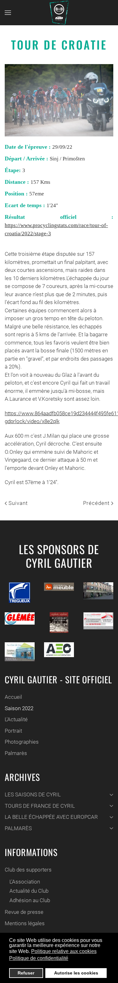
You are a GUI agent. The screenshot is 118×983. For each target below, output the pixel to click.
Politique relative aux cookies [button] (64, 951)
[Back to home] (59, 12)
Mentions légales (25, 923)
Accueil (13, 697)
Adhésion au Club (29, 900)
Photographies (22, 742)
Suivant (17, 503)
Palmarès (16, 753)
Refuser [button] (26, 972)
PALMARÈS (18, 828)
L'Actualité (16, 719)
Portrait (13, 731)
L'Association (24, 881)
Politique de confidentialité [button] (38, 958)
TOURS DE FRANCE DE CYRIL (40, 806)
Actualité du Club (28, 891)
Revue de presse (24, 912)
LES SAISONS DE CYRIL (33, 794)
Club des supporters (28, 869)
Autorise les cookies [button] (76, 972)
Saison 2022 (19, 708)
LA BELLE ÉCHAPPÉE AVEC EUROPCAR (51, 817)
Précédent (97, 503)
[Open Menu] (8, 12)
